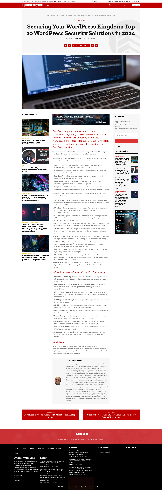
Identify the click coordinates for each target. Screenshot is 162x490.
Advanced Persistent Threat (30, 222)
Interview (24, 165)
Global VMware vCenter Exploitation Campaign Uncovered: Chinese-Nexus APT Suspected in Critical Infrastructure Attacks (35, 258)
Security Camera (27, 193)
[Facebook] (133, 1)
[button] (110, 5)
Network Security (27, 138)
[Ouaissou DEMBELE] (59, 381)
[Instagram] (135, 1)
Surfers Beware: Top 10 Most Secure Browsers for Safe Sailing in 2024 (111, 416)
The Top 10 (64, 15)
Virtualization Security (28, 253)
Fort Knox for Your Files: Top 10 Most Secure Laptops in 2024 (50, 416)
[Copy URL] (96, 45)
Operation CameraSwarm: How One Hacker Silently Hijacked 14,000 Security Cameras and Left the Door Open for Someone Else (35, 198)
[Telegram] (92, 45)
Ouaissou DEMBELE (75, 39)
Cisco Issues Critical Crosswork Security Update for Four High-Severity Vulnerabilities (33, 142)
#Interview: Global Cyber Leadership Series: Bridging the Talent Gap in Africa (35, 169)
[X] (139, 1)
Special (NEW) (55, 15)
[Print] (88, 45)
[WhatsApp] (77, 45)
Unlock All (126, 141)
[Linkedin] (137, 1)
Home (48, 15)
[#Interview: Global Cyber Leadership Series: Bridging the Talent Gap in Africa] (35, 155)
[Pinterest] (73, 45)
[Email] (85, 45)
